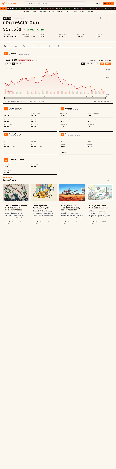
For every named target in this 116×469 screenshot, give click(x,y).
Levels (108, 63)
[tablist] (58, 46)
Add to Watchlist (107, 18)
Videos (82, 12)
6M (13, 63)
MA (97, 63)
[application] (58, 82)
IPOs (75, 12)
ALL (24, 63)
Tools (68, 12)
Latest (34, 12)
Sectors (59, 12)
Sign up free (108, 3)
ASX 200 (51, 12)
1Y (20, 63)
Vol (102, 63)
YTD (17, 63)
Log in (98, 3)
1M (7, 63)
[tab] (8, 46)
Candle (92, 63)
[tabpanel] (58, 138)
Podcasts (90, 12)
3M (10, 63)
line (87, 63)
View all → (109, 180)
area (83, 63)
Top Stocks (43, 12)
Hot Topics (26, 12)
